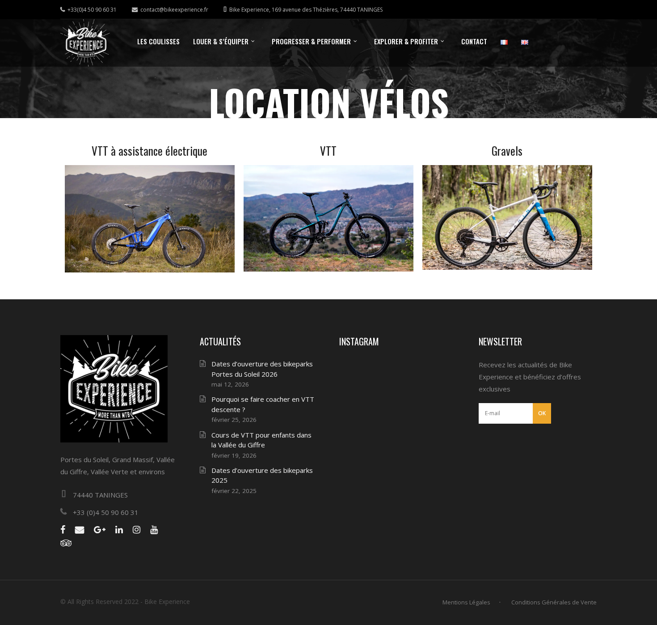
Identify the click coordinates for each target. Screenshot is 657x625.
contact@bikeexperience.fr (174, 9)
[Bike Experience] (85, 43)
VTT (328, 150)
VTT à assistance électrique (149, 150)
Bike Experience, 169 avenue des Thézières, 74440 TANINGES (306, 9)
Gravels (507, 150)
